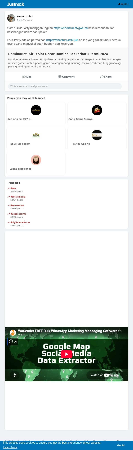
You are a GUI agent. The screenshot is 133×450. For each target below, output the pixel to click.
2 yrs (19, 20)
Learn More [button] (10, 447)
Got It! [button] (121, 445)
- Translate (27, 20)
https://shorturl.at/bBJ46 (62, 40)
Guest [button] (123, 3)
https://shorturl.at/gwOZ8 (71, 28)
